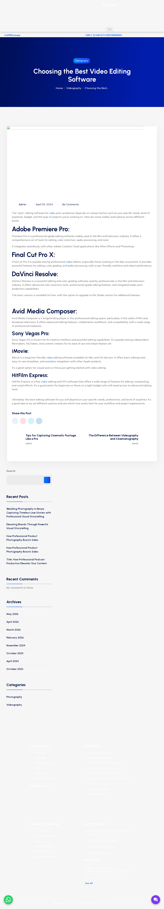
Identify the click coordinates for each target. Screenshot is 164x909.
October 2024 (14, 653)
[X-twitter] (45, 795)
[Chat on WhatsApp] (8, 899)
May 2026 (12, 614)
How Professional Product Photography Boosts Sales (22, 538)
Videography (81, 60)
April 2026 (12, 621)
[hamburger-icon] (109, 29)
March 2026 (13, 629)
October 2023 (14, 669)
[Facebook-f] (35, 795)
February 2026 (15, 637)
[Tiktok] (35, 804)
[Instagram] (74, 795)
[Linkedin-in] (64, 795)
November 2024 (15, 645)
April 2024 (12, 661)
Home (59, 88)
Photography (14, 696)
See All (89, 883)
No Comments (70, 204)
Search (10, 470)
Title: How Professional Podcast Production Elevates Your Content (26, 561)
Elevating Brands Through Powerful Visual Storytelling (27, 526)
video (52, 213)
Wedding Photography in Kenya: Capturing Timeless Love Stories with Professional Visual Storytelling (28, 512)
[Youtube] (54, 795)
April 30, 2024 (44, 204)
